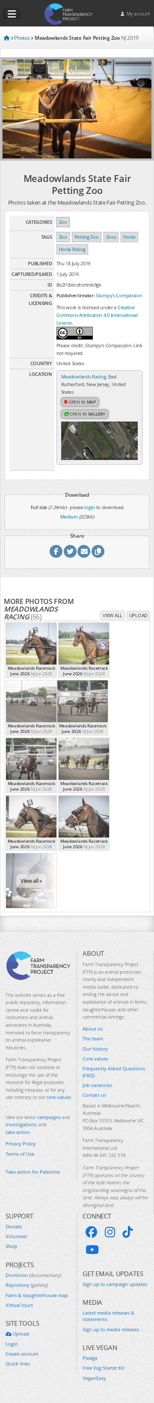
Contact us (94, 1095)
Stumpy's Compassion (119, 295)
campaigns (49, 1117)
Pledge (90, 1358)
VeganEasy (94, 1378)
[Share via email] (83, 551)
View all (112, 615)
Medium (69, 516)
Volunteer (16, 1236)
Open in (81, 402)
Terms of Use (20, 1154)
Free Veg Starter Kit (103, 1368)
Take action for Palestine (33, 1172)
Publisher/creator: (75, 295)
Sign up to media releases (111, 1329)
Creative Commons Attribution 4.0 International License (97, 315)
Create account (22, 1353)
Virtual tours (19, 1305)
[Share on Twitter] (70, 551)
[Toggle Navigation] (11, 14)
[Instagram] (110, 1232)
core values (58, 1097)
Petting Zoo (86, 237)
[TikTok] (127, 1232)
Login (12, 1344)
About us (93, 1028)
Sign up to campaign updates (115, 1284)
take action (18, 1132)
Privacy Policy (21, 1143)
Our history (95, 1049)
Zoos (111, 237)
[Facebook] (92, 1232)
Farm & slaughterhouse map (37, 1295)
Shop (11, 1246)
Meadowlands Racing (83, 376)
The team (93, 1038)
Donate (14, 1226)
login (89, 507)
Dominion (33, 1275)
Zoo (63, 222)
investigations (21, 1124)
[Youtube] (92, 1250)
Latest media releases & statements (108, 1315)
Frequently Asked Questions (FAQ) (114, 1071)
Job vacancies (97, 1085)
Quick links (18, 1363)
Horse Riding (72, 249)
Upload (138, 615)
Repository (27, 1285)
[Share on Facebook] (56, 551)
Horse (129, 237)
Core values (95, 1058)
